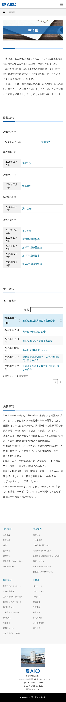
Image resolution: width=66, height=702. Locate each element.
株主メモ (36, 612)
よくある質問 (38, 623)
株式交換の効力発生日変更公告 (39, 320)
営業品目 (36, 535)
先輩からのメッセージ (12, 602)
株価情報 (36, 602)
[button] (19, 320)
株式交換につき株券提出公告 (37, 340)
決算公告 (46, 142)
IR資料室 (36, 597)
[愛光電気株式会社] (9, 4)
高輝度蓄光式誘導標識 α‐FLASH (46, 556)
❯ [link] (61, 381)
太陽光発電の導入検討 (42, 551)
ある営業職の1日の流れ (13, 597)
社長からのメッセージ (12, 586)
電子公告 (36, 628)
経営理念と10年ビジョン (13, 561)
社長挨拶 (6, 540)
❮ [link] (50, 381)
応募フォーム (8, 628)
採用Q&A (7, 618)
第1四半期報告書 (31, 255)
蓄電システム (38, 561)
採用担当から (8, 607)
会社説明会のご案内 (11, 633)
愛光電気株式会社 (38, 697)
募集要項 (6, 623)
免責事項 (36, 607)
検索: (26, 309)
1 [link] (55, 382)
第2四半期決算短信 (32, 247)
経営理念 (6, 556)
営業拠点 (6, 551)
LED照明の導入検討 (41, 545)
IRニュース (37, 586)
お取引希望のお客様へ (42, 566)
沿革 (5, 545)
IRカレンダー (38, 591)
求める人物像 (8, 591)
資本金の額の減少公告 (34, 331)
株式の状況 (37, 618)
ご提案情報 (37, 540)
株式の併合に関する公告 (35, 349)
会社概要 (6, 535)
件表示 (12, 300)
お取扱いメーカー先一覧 (43, 572)
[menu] (61, 4)
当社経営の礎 (8, 566)
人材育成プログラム (11, 612)
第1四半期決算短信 (32, 263)
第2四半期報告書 (31, 239)
